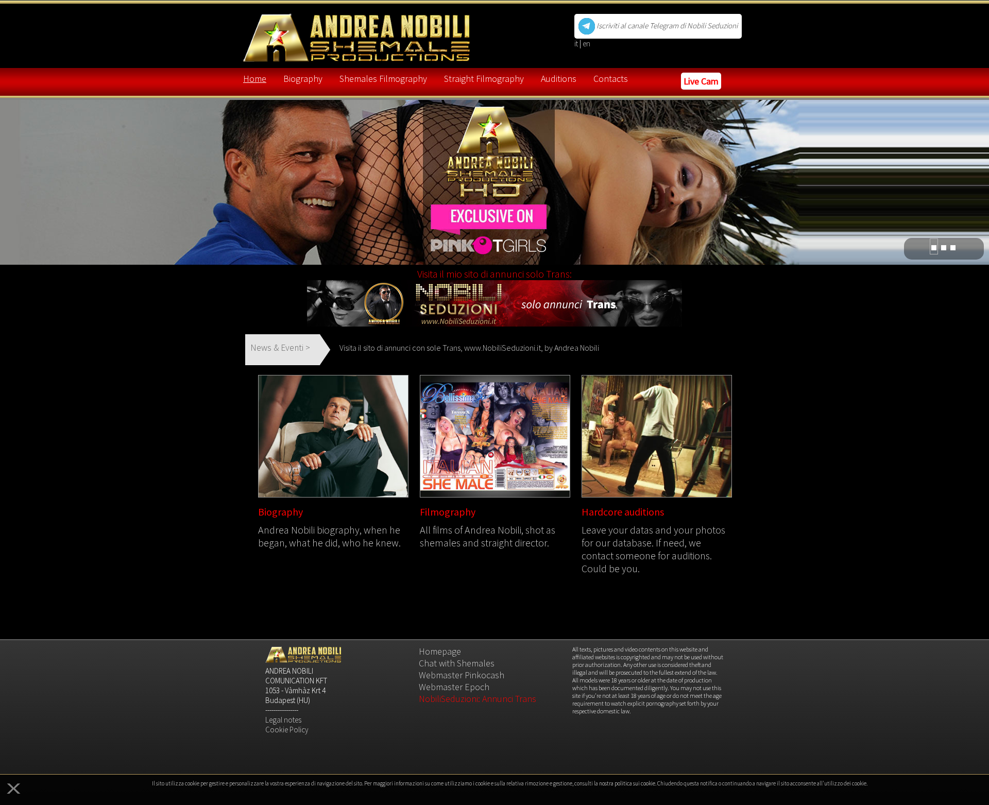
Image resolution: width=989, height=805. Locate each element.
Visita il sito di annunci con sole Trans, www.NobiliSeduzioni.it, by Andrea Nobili (469, 347)
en (586, 43)
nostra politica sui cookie (627, 783)
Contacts (610, 78)
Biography (302, 78)
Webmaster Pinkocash (461, 675)
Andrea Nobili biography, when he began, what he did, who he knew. (329, 536)
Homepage (440, 651)
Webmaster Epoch (454, 687)
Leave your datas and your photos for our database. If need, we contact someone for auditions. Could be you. (653, 549)
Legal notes (283, 720)
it (576, 43)
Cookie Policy (287, 729)
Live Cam (701, 81)
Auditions (558, 78)
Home (254, 78)
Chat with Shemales (456, 663)
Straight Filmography (484, 78)
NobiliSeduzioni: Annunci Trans (477, 699)
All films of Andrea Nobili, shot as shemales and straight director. (487, 536)
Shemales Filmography (383, 78)
